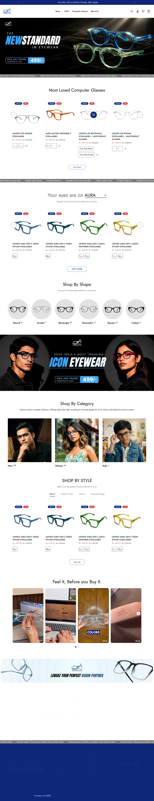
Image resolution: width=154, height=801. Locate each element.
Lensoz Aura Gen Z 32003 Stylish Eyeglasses (59, 245)
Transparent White (54, 145)
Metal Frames (67, 494)
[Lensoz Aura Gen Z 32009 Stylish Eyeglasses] (127, 225)
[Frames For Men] (29, 440)
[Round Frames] (18, 309)
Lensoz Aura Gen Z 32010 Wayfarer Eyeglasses (92, 245)
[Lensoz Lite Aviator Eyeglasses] (27, 115)
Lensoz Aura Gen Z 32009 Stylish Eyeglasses (125, 245)
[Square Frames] (113, 309)
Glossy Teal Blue (15, 256)
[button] (148, 11)
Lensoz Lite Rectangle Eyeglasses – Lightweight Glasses (92, 136)
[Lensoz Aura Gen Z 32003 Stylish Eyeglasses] (60, 225)
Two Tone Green (15, 145)
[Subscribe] (42, 770)
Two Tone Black (86, 148)
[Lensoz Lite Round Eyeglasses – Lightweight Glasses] (127, 115)
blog (90, 782)
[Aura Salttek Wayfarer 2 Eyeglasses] (60, 115)
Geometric (89, 323)
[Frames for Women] (77, 440)
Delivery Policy (94, 778)
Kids (106, 466)
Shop (57, 11)
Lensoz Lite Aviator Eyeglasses (22, 135)
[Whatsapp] (137, 763)
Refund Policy (93, 770)
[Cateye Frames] (136, 309)
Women (60, 466)
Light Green (120, 148)
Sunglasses (60, 774)
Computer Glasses (80, 11)
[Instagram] (129, 763)
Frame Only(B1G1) (63, 762)
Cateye (136, 323)
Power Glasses (62, 770)
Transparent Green (87, 256)
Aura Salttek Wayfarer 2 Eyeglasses (58, 135)
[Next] (135, 2)
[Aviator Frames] (42, 309)
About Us (95, 11)
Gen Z (52, 494)
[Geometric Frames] (89, 309)
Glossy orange (48, 145)
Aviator (41, 323)
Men (12, 466)
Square (112, 323)
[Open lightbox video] (28, 615)
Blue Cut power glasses (65, 778)
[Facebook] (122, 763)
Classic (82, 494)
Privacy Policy (93, 762)
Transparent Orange (114, 256)
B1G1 (67, 11)
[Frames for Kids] (124, 440)
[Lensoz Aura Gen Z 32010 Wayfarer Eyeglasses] (93, 225)
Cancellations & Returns (97, 774)
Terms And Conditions (96, 766)
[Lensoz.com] (7, 11)
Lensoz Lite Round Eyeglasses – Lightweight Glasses (125, 136)
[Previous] (19, 2)
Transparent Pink (81, 256)
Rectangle (65, 323)
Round (17, 323)
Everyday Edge (98, 494)
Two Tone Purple (21, 145)
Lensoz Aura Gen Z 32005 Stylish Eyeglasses (26, 245)
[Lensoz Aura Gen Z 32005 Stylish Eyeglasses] (27, 225)
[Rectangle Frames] (65, 309)
